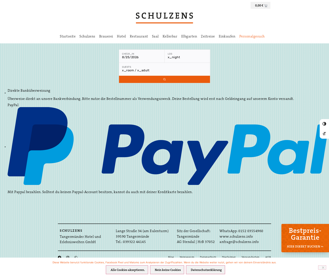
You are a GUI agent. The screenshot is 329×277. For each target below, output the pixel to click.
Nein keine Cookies (168, 270)
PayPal (13, 105)
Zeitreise (208, 36)
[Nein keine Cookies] (322, 267)
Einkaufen (227, 36)
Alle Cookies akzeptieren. (128, 270)
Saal (155, 36)
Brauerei (106, 36)
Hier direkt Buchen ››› (305, 246)
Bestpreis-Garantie (305, 234)
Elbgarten (189, 36)
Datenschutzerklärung (206, 270)
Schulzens (87, 36)
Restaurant (139, 36)
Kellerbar (170, 36)
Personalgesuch (252, 36)
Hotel (121, 36)
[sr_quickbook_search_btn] (164, 79)
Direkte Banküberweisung (29, 91)
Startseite (68, 36)
